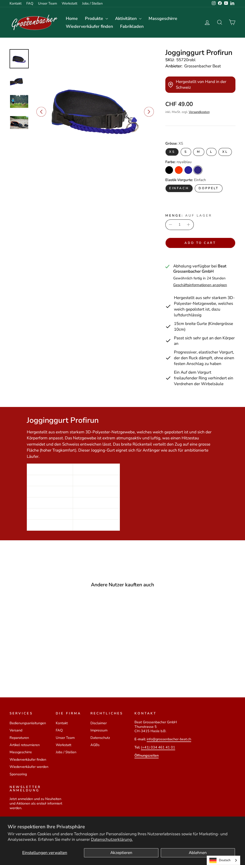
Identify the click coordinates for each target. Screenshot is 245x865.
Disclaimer (98, 723)
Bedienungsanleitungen (28, 723)
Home (72, 18)
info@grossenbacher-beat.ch (169, 739)
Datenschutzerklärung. (112, 839)
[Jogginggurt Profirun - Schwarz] (26, 669)
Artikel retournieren (25, 744)
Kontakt (16, 3)
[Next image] (149, 112)
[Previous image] (41, 112)
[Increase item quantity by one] (188, 224)
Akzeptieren (121, 852)
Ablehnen (198, 852)
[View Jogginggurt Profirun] (19, 58)
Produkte (94, 18)
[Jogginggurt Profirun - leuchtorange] (32, 669)
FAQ (29, 3)
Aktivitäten (126, 18)
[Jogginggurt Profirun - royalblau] (45, 669)
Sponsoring (18, 774)
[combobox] (223, 860)
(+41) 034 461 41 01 (158, 747)
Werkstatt (69, 3)
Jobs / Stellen (92, 3)
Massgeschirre (163, 18)
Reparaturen (19, 737)
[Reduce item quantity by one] (170, 224)
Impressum (98, 730)
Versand (16, 730)
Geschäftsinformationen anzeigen (200, 285)
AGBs (95, 744)
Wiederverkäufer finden (89, 26)
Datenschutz (100, 737)
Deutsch (224, 860)
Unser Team (47, 3)
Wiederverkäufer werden (29, 766)
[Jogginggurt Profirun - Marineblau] (39, 669)
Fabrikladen (132, 26)
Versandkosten (199, 112)
